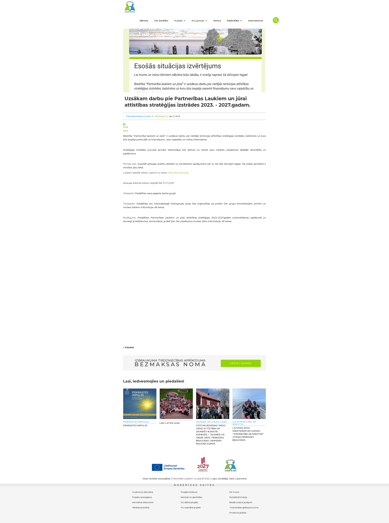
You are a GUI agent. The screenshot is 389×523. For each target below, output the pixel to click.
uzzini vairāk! (241, 363)
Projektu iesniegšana (142, 497)
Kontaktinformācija (238, 497)
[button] (180, 21)
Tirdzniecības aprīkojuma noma (243, 507)
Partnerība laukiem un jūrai (138, 116)
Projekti (178, 20)
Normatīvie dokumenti (142, 502)
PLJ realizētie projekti (191, 507)
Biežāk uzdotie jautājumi (240, 502)
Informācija (160, 116)
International (255, 20)
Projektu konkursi (189, 492)
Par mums (234, 492)
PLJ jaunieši (198, 20)
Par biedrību (161, 20)
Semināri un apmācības (191, 497)
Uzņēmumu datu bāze (142, 492)
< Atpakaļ (128, 347)
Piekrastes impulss (135, 425)
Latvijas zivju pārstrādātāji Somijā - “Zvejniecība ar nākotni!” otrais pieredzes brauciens (248, 434)
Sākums (143, 20)
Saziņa (217, 20)
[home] (130, 7)
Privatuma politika (237, 513)
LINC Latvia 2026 (170, 423)
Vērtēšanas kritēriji (140, 507)
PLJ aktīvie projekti (189, 502)
